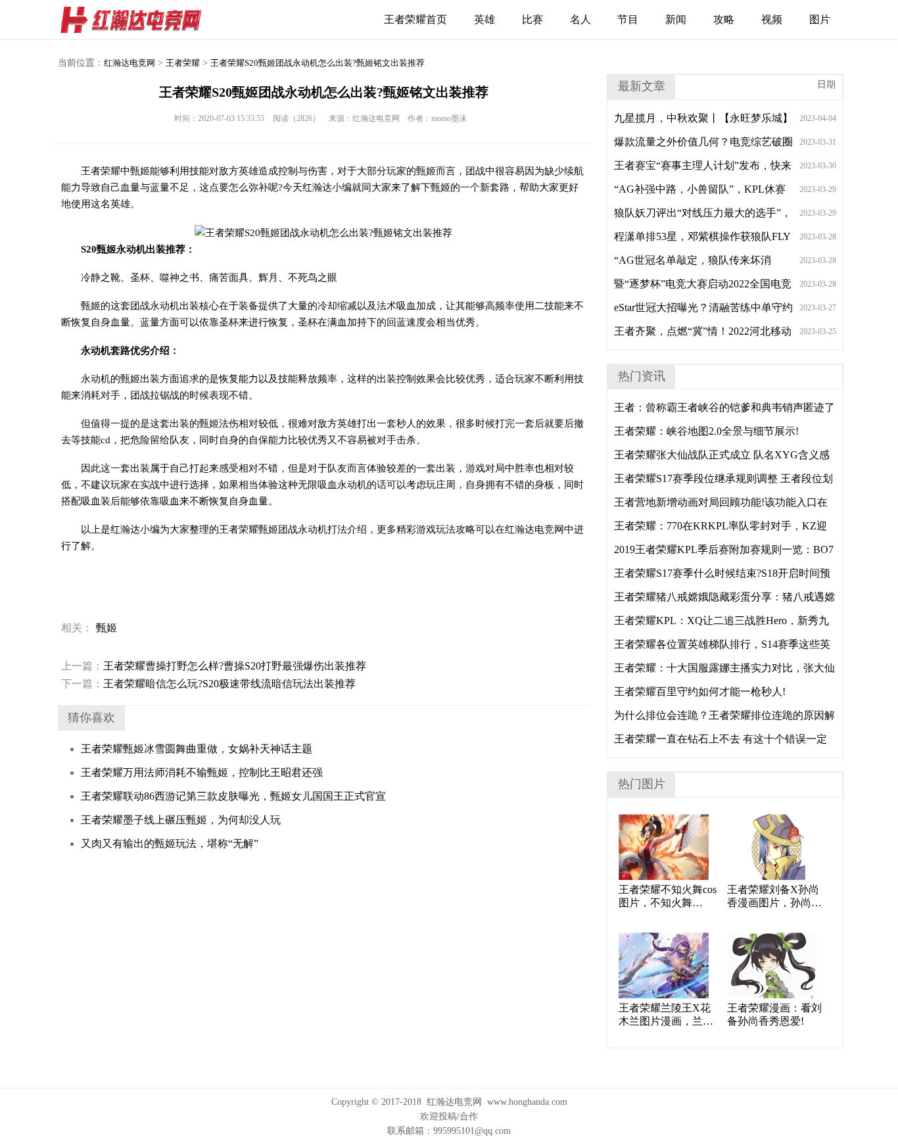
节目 (627, 19)
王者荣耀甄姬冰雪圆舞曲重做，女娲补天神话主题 (196, 748)
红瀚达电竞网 (137, 19)
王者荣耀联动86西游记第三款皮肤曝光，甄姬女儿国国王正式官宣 (233, 796)
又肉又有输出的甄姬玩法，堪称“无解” (169, 843)
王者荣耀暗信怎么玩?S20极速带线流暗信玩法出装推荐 (208, 683)
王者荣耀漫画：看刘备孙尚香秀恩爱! (774, 1014)
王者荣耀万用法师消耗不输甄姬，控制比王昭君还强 (202, 772)
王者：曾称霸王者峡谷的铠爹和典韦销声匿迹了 (724, 407)
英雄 (484, 19)
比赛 (532, 19)
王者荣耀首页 (415, 19)
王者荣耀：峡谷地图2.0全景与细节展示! (706, 431)
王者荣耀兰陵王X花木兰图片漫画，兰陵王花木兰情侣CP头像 (667, 1015)
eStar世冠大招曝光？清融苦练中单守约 (703, 307)
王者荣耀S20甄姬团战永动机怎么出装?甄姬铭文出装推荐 (317, 63)
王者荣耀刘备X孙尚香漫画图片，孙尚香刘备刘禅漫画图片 (774, 897)
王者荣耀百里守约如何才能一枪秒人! (700, 691)
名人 (580, 19)
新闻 (675, 19)
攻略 (723, 19)
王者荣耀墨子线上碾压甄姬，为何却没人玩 (181, 819)
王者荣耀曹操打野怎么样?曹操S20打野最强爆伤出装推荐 (213, 665)
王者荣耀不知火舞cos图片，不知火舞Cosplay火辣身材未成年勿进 (668, 897)
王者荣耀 (183, 63)
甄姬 (106, 627)
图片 (819, 19)
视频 (771, 19)
